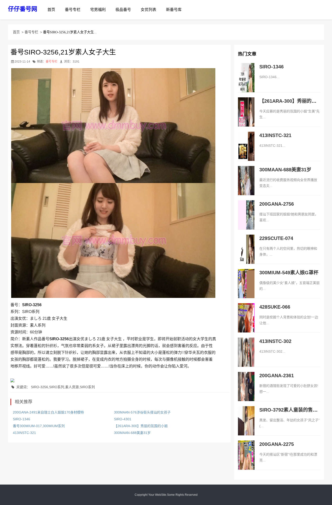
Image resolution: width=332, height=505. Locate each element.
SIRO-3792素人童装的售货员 (291, 410)
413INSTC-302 (275, 341)
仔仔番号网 (22, 9)
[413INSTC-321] (246, 151)
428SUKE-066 (274, 307)
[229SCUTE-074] (246, 254)
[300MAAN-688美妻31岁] (246, 185)
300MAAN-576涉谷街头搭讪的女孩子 (142, 412)
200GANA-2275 (276, 444)
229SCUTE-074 (276, 238)
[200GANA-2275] (246, 460)
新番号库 (174, 10)
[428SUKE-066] (246, 323)
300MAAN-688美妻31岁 (132, 433)
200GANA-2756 (276, 204)
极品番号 (123, 10)
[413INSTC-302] (246, 357)
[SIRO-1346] (246, 82)
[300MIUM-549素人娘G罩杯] (246, 288)
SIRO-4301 (122, 419)
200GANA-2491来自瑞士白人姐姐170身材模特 (48, 412)
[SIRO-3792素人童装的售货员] (246, 426)
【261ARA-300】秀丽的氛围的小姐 (141, 426)
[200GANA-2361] (246, 391)
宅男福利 (98, 10)
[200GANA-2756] (246, 220)
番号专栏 (72, 10)
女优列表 (148, 10)
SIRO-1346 (21, 419)
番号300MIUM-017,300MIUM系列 (39, 426)
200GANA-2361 (276, 375)
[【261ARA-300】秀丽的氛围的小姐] (246, 117)
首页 (51, 10)
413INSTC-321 (24, 433)
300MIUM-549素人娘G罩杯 (288, 272)
